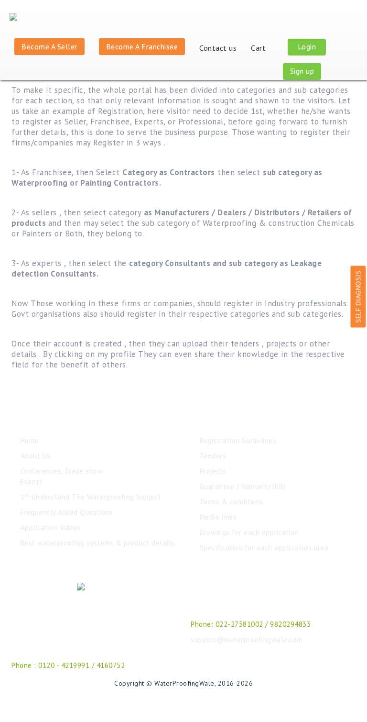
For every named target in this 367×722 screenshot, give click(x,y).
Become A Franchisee (142, 46)
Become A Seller (49, 46)
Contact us (218, 48)
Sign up (302, 71)
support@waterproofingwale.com (246, 639)
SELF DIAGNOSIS (358, 296)
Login (307, 46)
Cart (259, 48)
